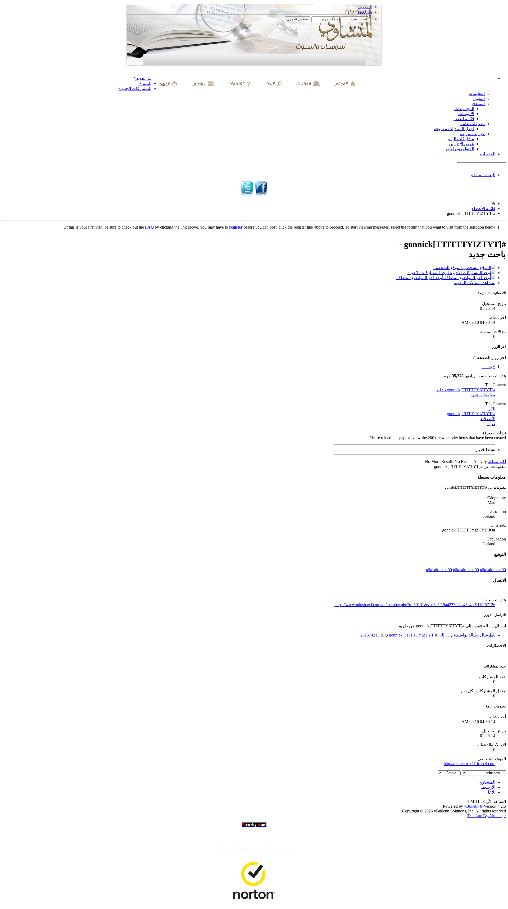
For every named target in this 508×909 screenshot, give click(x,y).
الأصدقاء (487, 418)
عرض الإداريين (461, 144)
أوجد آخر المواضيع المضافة (420, 277)
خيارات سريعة (472, 133)
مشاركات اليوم (461, 139)
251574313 (369, 635)
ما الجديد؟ (142, 78)
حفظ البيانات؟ (354, 28)
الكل (491, 409)
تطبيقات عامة (472, 123)
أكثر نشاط (497, 461)
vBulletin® (473, 806)
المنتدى (144, 83)
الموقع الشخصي (448, 267)
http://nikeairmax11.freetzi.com (469, 763)
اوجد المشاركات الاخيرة (428, 272)
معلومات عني (483, 395)
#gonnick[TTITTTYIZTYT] (471, 413)
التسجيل (365, 6)
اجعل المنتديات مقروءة (454, 128)
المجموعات (464, 108)
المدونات (487, 154)
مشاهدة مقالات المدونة (474, 282)
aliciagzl (488, 366)
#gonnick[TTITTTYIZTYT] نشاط (465, 390)
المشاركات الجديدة (135, 88)
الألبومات (466, 113)
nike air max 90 (439, 569)
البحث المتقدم (483, 174)
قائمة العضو (463, 118)
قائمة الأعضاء (483, 208)
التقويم (479, 98)
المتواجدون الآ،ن (460, 149)
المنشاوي (487, 782)
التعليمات (477, 93)
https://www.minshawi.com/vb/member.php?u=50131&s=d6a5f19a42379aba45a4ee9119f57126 (414, 604)
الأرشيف (487, 787)
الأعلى (489, 792)
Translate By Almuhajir (486, 815)
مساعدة (365, 12)
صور (491, 423)
